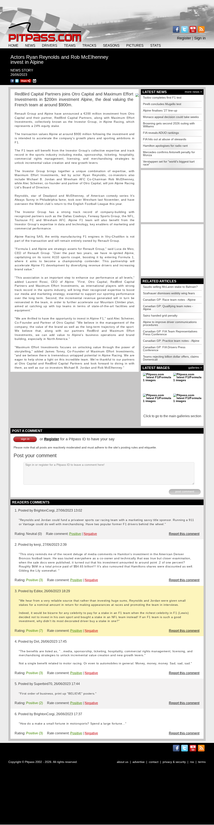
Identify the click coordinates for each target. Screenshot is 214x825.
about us (122, 762)
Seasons (111, 45)
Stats (155, 45)
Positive (75, 534)
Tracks (89, 45)
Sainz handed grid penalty (160, 315)
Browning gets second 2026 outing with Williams (169, 125)
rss (192, 762)
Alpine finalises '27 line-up (160, 110)
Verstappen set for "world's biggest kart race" (169, 163)
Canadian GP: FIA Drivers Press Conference (164, 349)
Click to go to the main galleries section (172, 416)
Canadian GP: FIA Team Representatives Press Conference (170, 333)
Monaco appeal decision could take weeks (171, 117)
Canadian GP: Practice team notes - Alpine (171, 340)
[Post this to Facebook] (12, 81)
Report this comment (184, 534)
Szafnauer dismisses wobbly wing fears (169, 293)
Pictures (135, 45)
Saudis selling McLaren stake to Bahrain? (170, 286)
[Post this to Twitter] (17, 81)
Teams (70, 45)
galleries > (195, 367)
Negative (90, 534)
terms (202, 762)
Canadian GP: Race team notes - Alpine (169, 299)
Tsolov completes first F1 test (162, 97)
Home (13, 45)
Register (184, 38)
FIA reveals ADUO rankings (161, 132)
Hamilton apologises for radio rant (165, 145)
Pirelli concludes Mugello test (162, 104)
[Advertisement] (107, 10)
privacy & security (174, 762)
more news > (193, 91)
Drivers (49, 45)
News (30, 45)
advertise (138, 762)
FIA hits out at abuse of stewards (164, 139)
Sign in (200, 38)
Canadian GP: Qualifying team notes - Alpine (168, 307)
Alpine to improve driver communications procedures (170, 323)
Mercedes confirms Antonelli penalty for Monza (169, 153)
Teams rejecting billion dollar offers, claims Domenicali (171, 358)
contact (153, 762)
